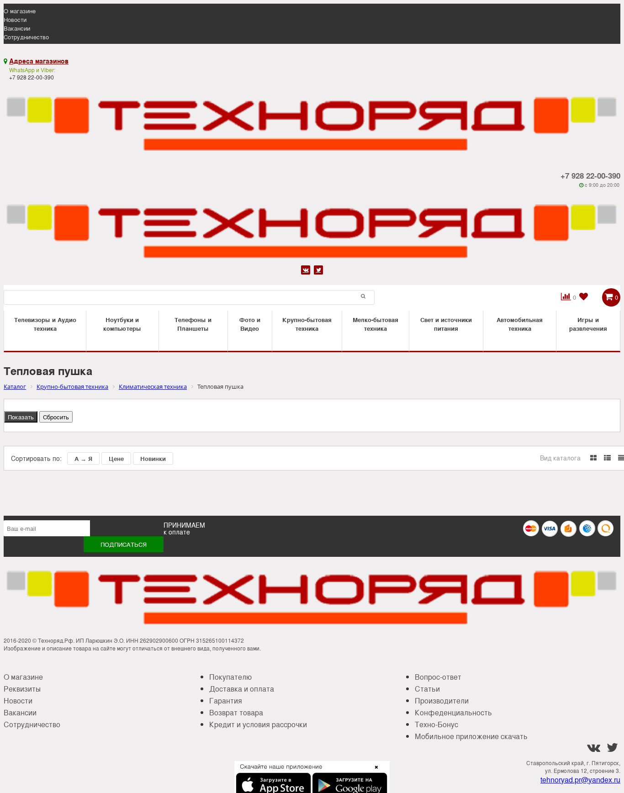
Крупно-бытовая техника (307, 324)
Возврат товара (236, 712)
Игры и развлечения (588, 324)
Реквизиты (22, 688)
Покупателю (230, 676)
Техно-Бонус (436, 724)
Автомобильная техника (520, 324)
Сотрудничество (26, 36)
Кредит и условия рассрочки (258, 724)
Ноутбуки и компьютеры (122, 324)
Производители (442, 700)
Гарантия (225, 700)
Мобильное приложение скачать (471, 736)
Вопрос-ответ (438, 676)
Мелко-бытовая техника (375, 324)
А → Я (83, 458)
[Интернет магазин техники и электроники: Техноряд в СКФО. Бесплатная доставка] (312, 118)
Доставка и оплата (241, 688)
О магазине (20, 10)
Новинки (153, 458)
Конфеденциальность (453, 712)
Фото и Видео (249, 324)
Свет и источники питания (446, 324)
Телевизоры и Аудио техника (45, 324)
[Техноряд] (312, 225)
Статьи (427, 688)
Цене (116, 458)
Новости (15, 19)
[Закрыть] (373, 772)
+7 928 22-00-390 (590, 175)
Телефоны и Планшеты (193, 324)
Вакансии (17, 28)
